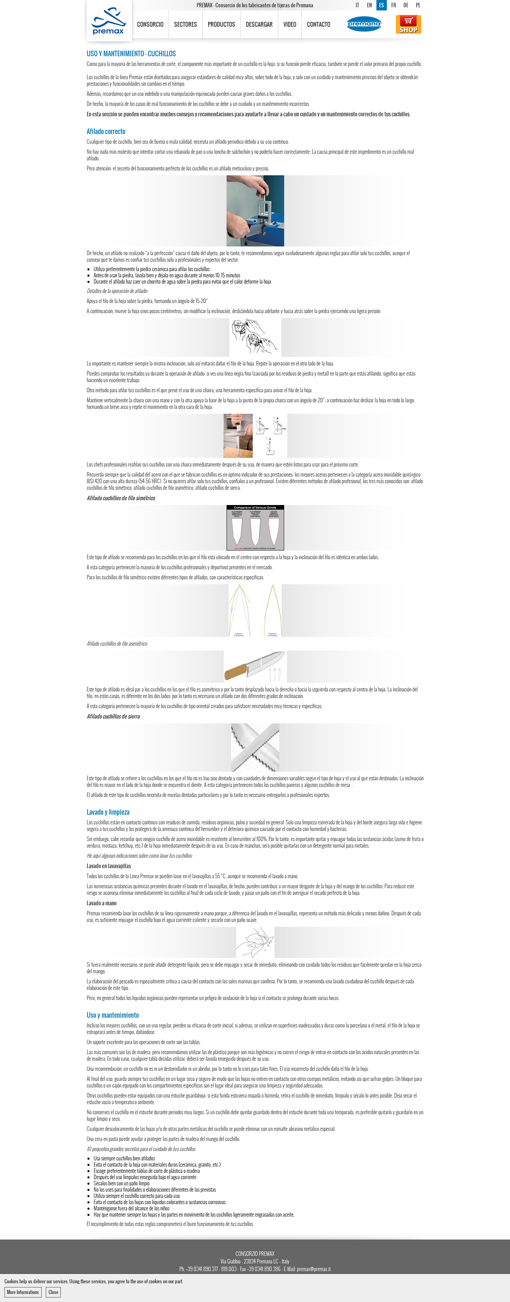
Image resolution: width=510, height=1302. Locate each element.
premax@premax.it (314, 1269)
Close (53, 1292)
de (405, 5)
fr (393, 5)
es (381, 5)
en (369, 5)
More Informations (23, 1292)
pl (418, 5)
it (357, 5)
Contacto (318, 24)
